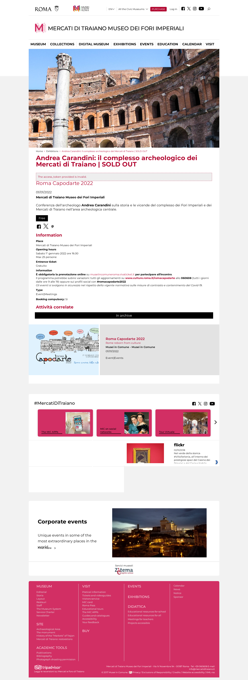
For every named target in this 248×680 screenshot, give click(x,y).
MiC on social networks (108, 430)
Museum (38, 44)
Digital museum (94, 44)
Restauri (41, 602)
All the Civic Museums (131, 9)
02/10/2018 (192, 457)
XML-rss (210, 672)
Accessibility (89, 618)
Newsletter (42, 615)
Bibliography (44, 655)
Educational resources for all (144, 615)
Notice (177, 593)
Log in (173, 9)
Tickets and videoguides (96, 595)
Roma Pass (88, 605)
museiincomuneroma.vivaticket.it (112, 274)
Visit (210, 44)
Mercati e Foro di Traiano (71, 671)
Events (146, 44)
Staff (39, 605)
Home (39, 151)
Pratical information (94, 592)
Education (167, 44)
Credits (176, 672)
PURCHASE (158, 9)
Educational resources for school (147, 611)
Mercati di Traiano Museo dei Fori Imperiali (116, 28)
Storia (39, 595)
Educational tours (92, 608)
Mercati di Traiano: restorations (54, 639)
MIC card (87, 602)
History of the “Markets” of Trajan (55, 635)
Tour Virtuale (166, 431)
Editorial (41, 592)
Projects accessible (139, 622)
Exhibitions (124, 44)
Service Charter (45, 612)
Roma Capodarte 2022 (125, 339)
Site (39, 624)
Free (42, 218)
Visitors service (90, 598)
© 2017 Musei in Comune (114, 672)
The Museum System (48, 608)
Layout (40, 598)
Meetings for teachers (140, 619)
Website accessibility (193, 672)
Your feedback (90, 622)
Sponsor (178, 596)
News (177, 589)
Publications (43, 652)
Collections (62, 44)
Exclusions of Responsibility (156, 672)
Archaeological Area (48, 629)
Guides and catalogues (95, 615)
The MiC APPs (49, 431)
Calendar (192, 44)
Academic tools (51, 647)
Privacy (136, 672)
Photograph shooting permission (56, 659)
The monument (45, 632)
